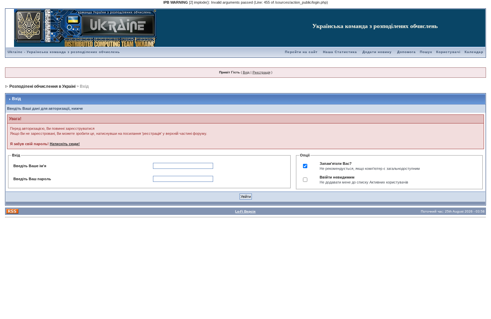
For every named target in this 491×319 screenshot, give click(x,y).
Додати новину (377, 52)
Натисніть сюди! (65, 144)
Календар (474, 52)
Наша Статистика (340, 52)
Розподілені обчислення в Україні (42, 86)
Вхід (246, 72)
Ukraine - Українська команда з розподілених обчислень (64, 52)
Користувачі (448, 52)
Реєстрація (261, 72)
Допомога (406, 52)
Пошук (426, 52)
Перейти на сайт (301, 52)
